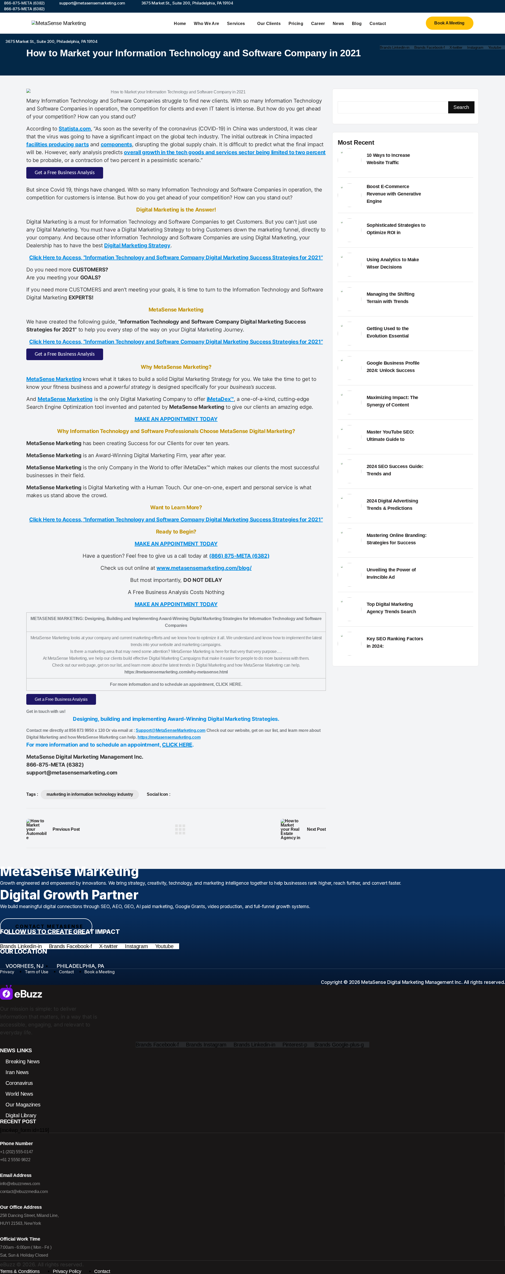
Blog (357, 24)
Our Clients (269, 24)
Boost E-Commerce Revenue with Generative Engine (394, 194)
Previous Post (66, 829)
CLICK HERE (177, 745)
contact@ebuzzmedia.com (24, 1191)
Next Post (316, 829)
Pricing (296, 24)
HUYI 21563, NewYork (20, 1223)
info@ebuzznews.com (20, 1183)
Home (180, 24)
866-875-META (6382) (55, 765)
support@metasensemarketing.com (71, 772)
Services (236, 24)
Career (318, 24)
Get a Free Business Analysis (65, 172)
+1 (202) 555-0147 (16, 1152)
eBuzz (7, 1264)
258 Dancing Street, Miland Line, (29, 1215)
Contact (378, 24)
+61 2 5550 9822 (15, 1159)
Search (461, 107)
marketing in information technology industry (90, 794)
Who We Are (206, 24)
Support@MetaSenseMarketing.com (170, 730)
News (338, 24)
